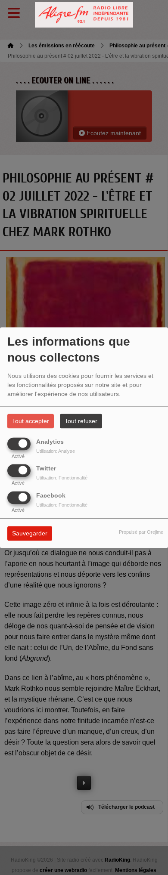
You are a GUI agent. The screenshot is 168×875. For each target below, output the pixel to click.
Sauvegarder (29, 533)
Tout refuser (81, 420)
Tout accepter (30, 420)
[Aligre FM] (84, 15)
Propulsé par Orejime (141, 532)
